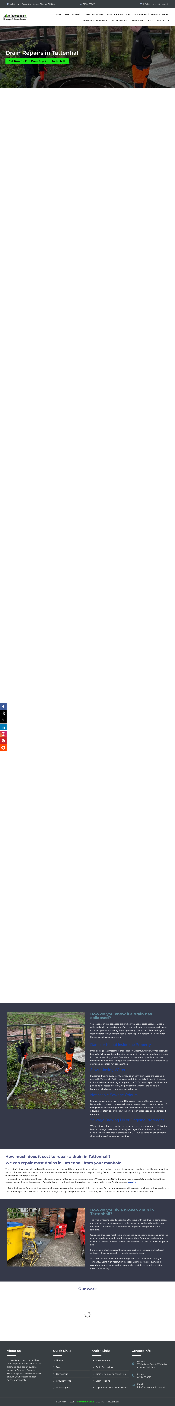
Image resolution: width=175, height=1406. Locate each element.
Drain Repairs (72, 14)
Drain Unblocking (93, 14)
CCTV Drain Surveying (118, 14)
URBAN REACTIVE (85, 1402)
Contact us (163, 20)
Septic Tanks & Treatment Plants (151, 14)
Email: (140, 1384)
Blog (150, 20)
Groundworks (119, 20)
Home (58, 14)
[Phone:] (133, 1375)
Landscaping (137, 20)
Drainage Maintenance (94, 20)
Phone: (140, 1374)
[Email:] (133, 1385)
